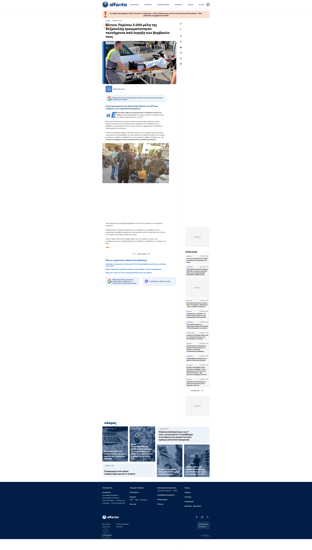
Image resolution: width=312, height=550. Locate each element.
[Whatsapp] (181, 58)
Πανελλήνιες (178, 4)
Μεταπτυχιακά (162, 499)
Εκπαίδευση (148, 4)
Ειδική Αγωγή (120, 500)
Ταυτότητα (119, 526)
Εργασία (190, 4)
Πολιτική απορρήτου (122, 524)
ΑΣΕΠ (131, 500)
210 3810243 (202, 526)
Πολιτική (160, 504)
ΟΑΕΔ (136, 500)
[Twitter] (181, 42)
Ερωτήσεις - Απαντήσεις (193, 506)
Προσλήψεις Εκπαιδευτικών (166, 488)
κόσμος (110, 423)
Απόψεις (188, 492)
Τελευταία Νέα (134, 4)
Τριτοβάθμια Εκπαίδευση (165, 495)
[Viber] (181, 53)
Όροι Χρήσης (106, 524)
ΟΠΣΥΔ (175, 490)
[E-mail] (181, 64)
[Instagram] (202, 517)
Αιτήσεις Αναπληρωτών (164, 490)
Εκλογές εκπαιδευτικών (118, 503)
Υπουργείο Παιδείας (163, 4)
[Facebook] (181, 36)
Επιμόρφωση (189, 501)
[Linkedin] (181, 47)
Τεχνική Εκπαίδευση (108, 500)
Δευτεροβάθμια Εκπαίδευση (110, 498)
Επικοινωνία (106, 526)
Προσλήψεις (143, 500)
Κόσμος (108, 20)
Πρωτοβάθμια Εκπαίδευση (110, 495)
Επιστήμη (188, 497)
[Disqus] (142, 312)
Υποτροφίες (105, 503)
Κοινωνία (201, 4)
